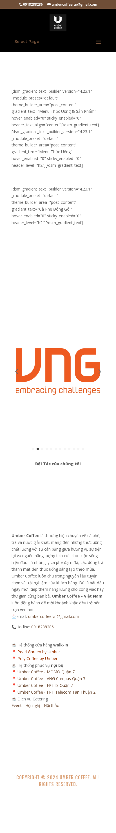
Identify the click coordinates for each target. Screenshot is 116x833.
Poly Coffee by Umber (37, 658)
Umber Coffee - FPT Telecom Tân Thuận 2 (56, 692)
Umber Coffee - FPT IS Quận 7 (45, 685)
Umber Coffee (75, 777)
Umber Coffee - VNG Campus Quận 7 (51, 678)
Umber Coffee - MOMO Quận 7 (46, 671)
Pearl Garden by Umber (38, 651)
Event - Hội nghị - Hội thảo (35, 705)
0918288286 (42, 626)
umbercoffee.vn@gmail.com (53, 616)
